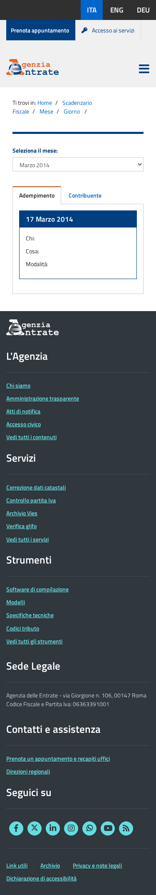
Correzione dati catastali (36, 487)
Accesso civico (23, 424)
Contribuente (85, 195)
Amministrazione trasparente (42, 398)
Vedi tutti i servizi (27, 539)
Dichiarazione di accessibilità (41, 878)
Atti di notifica (23, 411)
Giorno (72, 111)
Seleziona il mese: (35, 150)
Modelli (15, 602)
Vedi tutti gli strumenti (34, 641)
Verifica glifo (21, 526)
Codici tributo (22, 628)
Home (44, 102)
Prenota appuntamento (40, 30)
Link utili (16, 865)
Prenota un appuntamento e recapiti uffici (58, 758)
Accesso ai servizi (113, 30)
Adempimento (36, 195)
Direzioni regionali (28, 771)
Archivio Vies (21, 513)
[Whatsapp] (89, 828)
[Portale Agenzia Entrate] (32, 68)
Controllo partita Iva (31, 500)
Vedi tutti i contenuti (31, 437)
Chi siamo (18, 385)
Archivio (50, 865)
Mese (46, 111)
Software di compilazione (37, 589)
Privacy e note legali (97, 865)
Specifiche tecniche (30, 615)
